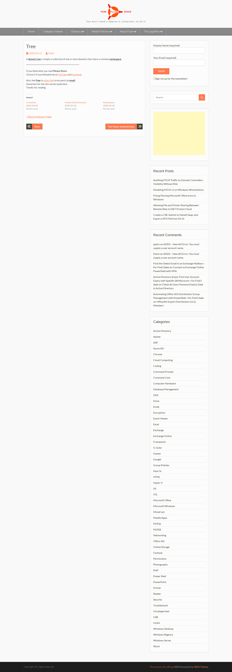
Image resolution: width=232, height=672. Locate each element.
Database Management (166, 389)
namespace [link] (115, 59)
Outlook (157, 552)
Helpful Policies (100, 31)
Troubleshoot (160, 605)
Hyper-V (158, 482)
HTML (156, 476)
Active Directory (162, 330)
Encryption (159, 412)
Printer (157, 587)
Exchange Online (162, 435)
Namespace (108, 102)
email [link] (72, 80)
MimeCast (159, 511)
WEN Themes (201, 666)
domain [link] (32, 59)
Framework (159, 441)
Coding (157, 365)
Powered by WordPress (162, 666)
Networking (159, 535)
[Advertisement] (179, 133)
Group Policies (161, 465)
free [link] (38, 80)
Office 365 (159, 541)
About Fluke (126, 31)
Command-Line (161, 377)
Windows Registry (163, 634)
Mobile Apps (160, 517)
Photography (160, 564)
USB (155, 616)
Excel (156, 424)
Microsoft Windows (164, 506)
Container (31, 102)
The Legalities (152, 31)
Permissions (160, 558)
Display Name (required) (166, 45)
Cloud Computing (163, 359)
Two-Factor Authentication (121, 126)
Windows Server (162, 640)
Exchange (158, 430)
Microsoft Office (162, 500)
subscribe (49, 80)
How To (157, 470)
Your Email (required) (164, 57)
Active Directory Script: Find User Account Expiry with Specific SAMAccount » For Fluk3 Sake (177, 280)
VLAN (156, 622)
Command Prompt (163, 371)
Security (157, 599)
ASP (155, 342)
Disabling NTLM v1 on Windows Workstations (178, 189)
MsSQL (157, 523)
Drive (156, 400)
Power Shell (159, 576)
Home (31, 31)
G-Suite (157, 447)
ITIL (155, 494)
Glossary (76, 31)
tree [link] (38, 59)
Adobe (157, 336)
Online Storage (161, 546)
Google (157, 459)
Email (156, 406)
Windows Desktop (163, 628)
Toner (37, 126)
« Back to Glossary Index (39, 116)
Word (156, 646)
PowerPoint (159, 581)
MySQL (157, 529)
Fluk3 (51, 53)
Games (157, 453)
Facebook (77, 74)
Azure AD (158, 348)
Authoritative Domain (75, 102)
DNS (155, 395)
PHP (155, 570)
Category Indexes (53, 31)
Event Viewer (160, 418)
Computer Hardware (164, 383)
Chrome (157, 354)
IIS (154, 488)
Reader (157, 593)
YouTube (62, 74)
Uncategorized (161, 611)
